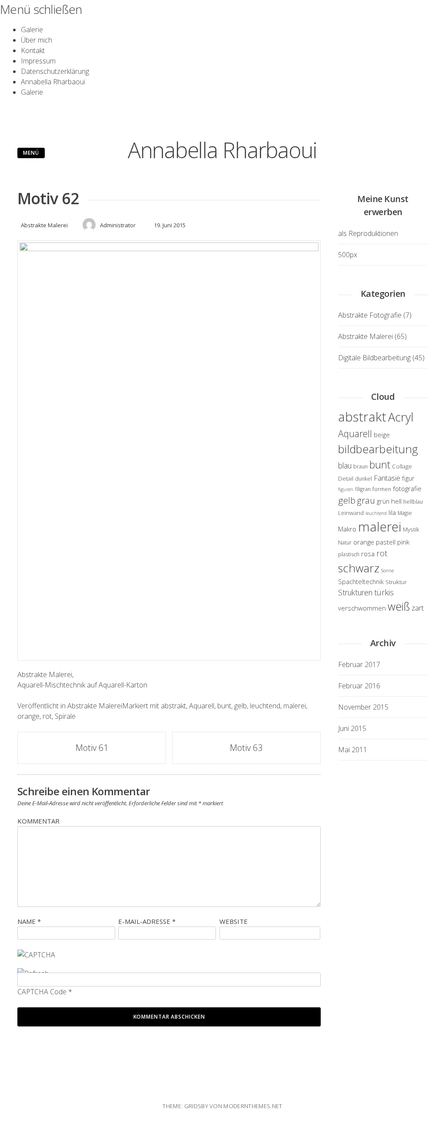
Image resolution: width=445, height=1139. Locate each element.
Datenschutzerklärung (55, 71)
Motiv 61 (92, 748)
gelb (240, 706)
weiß (399, 606)
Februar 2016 (359, 686)
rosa (368, 553)
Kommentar (38, 821)
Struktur (396, 582)
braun (360, 466)
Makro (347, 529)
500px (347, 254)
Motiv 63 (246, 748)
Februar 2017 (359, 664)
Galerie (32, 29)
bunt (224, 706)
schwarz (358, 568)
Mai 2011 (352, 749)
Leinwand (351, 513)
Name (29, 921)
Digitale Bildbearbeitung (374, 357)
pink (403, 542)
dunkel (363, 478)
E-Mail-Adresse (147, 921)
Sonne (387, 571)
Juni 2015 (352, 728)
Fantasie (387, 478)
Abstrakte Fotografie (370, 315)
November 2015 (363, 707)
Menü (31, 152)
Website (233, 921)
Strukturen (355, 592)
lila (392, 512)
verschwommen (362, 608)
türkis (384, 592)
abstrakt (173, 706)
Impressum (38, 61)
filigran (363, 489)
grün (383, 501)
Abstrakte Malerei (44, 225)
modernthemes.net (252, 1106)
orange (28, 716)
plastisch (348, 554)
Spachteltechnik (361, 582)
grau (366, 500)
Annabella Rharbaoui (53, 81)
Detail (345, 478)
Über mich (36, 40)
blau (345, 465)
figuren (345, 489)
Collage (402, 466)
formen (381, 489)
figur (408, 478)
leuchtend (265, 706)
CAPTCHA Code (41, 991)
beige (382, 435)
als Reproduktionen (368, 233)
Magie (405, 513)
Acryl (400, 417)
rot (47, 716)
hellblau (413, 501)
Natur (345, 542)
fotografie (407, 488)
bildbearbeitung (378, 449)
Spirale (65, 716)
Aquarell (201, 706)
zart (418, 608)
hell (396, 501)
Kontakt (33, 50)
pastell (385, 542)
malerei (294, 706)
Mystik (411, 529)
